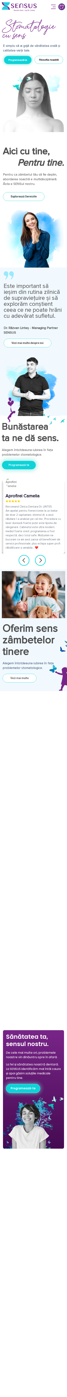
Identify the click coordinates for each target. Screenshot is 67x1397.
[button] (53, 7)
